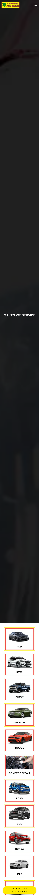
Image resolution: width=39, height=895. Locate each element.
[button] (36, 5)
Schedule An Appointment (19, 890)
